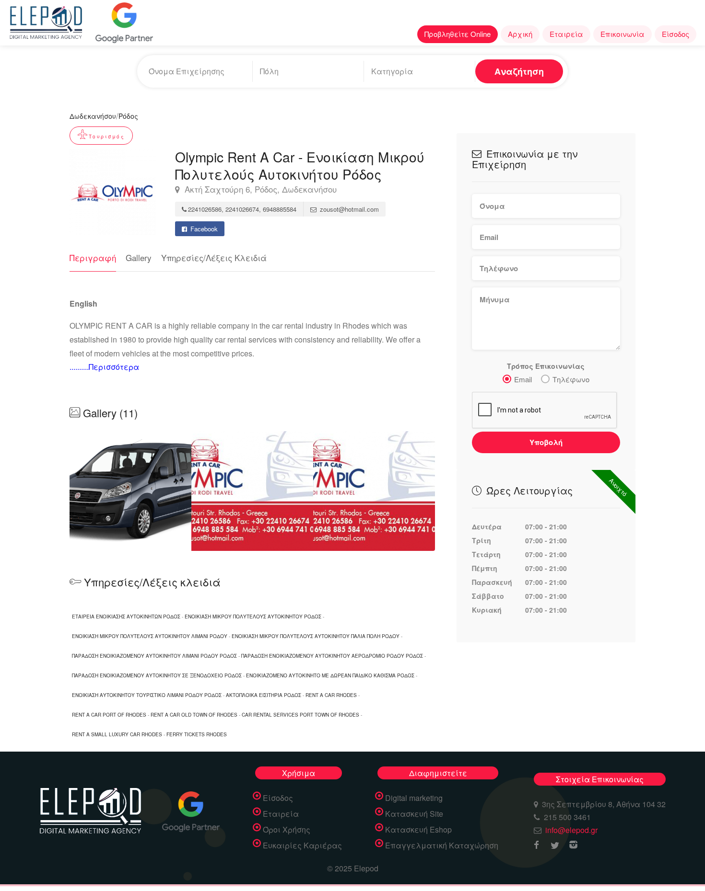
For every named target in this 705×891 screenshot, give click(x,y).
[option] (252, 491)
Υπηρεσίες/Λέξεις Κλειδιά (214, 257)
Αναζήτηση (519, 71)
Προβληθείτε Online (457, 34)
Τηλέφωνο (570, 379)
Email (523, 379)
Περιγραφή (93, 257)
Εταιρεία (566, 34)
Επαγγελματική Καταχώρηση (441, 845)
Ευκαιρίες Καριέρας (302, 845)
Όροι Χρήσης (286, 829)
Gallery (139, 257)
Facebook (203, 228)
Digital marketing (414, 798)
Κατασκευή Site (414, 814)
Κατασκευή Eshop (418, 829)
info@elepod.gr (571, 829)
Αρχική (520, 34)
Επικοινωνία (622, 34)
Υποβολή (546, 442)
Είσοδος (675, 34)
